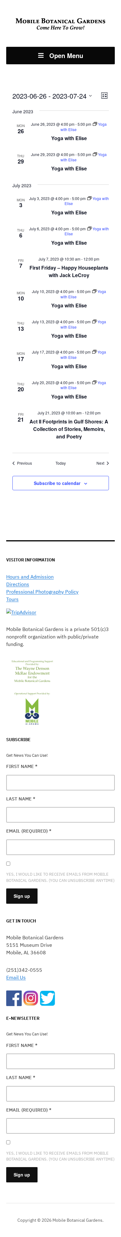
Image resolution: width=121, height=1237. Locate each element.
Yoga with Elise (69, 138)
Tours (12, 599)
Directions (17, 584)
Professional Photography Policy (42, 592)
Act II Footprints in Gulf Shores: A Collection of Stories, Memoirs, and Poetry (68, 429)
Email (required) (29, 831)
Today (61, 463)
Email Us (16, 977)
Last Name (20, 799)
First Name (22, 766)
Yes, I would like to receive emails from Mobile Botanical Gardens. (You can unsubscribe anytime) (60, 877)
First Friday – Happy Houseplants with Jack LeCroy (68, 271)
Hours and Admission (30, 577)
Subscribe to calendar (57, 483)
